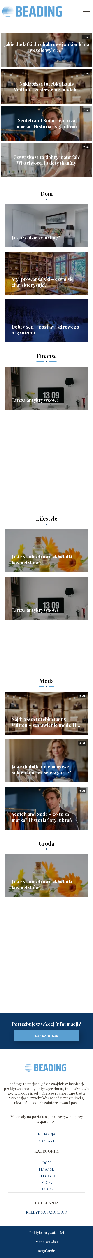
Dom (46, 193)
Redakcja (46, 1134)
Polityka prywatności (46, 1232)
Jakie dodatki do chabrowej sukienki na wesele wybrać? (46, 47)
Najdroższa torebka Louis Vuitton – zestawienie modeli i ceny (46, 87)
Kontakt (46, 1140)
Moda (46, 680)
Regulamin (46, 1251)
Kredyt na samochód (46, 1212)
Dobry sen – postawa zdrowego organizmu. (45, 330)
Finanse (47, 355)
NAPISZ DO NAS (46, 1036)
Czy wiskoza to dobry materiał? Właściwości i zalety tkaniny (46, 160)
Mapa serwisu (46, 1241)
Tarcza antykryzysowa (35, 400)
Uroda (46, 843)
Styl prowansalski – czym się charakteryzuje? (42, 282)
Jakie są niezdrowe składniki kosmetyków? (42, 559)
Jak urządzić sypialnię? (36, 238)
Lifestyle (46, 518)
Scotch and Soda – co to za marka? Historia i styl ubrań (46, 123)
